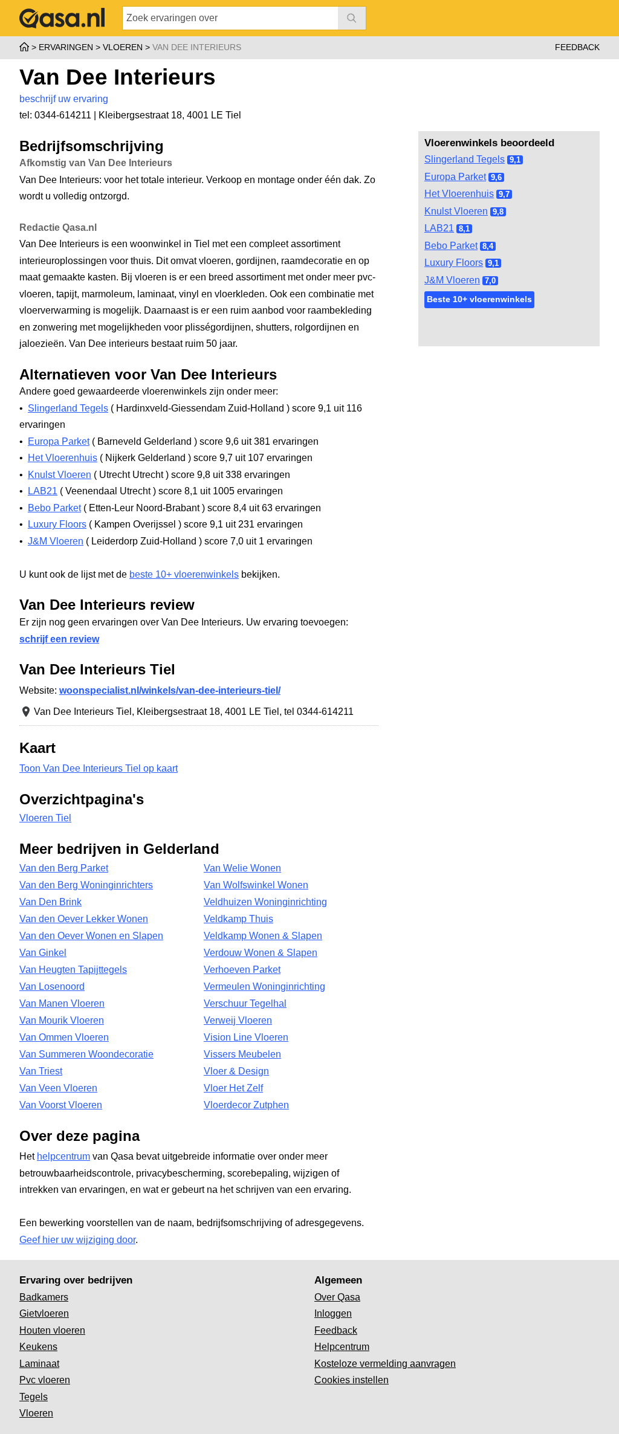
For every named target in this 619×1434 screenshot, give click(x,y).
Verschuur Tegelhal (245, 1003)
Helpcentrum (341, 1347)
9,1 (515, 159)
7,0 (490, 280)
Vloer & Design (236, 1071)
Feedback (577, 47)
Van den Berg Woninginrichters (86, 885)
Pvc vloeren (44, 1380)
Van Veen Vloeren (58, 1088)
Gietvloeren (44, 1313)
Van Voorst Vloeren (60, 1105)
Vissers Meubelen (242, 1054)
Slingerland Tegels (464, 159)
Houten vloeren (52, 1330)
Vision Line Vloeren (246, 1037)
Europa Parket (455, 177)
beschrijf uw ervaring (63, 99)
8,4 (487, 246)
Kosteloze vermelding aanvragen (385, 1363)
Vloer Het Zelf (233, 1088)
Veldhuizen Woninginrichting (265, 902)
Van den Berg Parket (63, 868)
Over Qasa (337, 1297)
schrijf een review (59, 639)
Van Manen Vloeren (62, 1003)
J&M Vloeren (452, 280)
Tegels (33, 1397)
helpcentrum (63, 1156)
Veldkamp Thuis (238, 919)
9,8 (498, 211)
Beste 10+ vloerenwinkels (479, 299)
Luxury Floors (453, 262)
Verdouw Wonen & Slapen (260, 953)
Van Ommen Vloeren (64, 1037)
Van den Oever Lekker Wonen (83, 919)
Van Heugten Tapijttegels (73, 969)
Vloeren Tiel (45, 818)
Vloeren (36, 1413)
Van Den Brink (50, 902)
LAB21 (439, 228)
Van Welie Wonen (242, 868)
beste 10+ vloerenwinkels (184, 574)
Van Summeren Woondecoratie (86, 1054)
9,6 (496, 177)
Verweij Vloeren (238, 1020)
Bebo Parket (451, 246)
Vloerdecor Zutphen (246, 1105)
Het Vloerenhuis (459, 194)
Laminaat (39, 1363)
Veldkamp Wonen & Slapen (263, 936)
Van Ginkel (42, 953)
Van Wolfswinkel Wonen (256, 885)
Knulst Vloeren (456, 211)
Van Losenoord (52, 986)
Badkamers (43, 1297)
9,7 (504, 194)
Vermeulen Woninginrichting (264, 986)
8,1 (464, 228)
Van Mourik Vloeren (61, 1020)
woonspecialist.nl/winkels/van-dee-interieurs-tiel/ (169, 690)
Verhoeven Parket (242, 969)
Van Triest (40, 1071)
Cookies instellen (351, 1380)
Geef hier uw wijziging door (77, 1240)
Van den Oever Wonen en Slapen (91, 936)
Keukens (38, 1347)
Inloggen (333, 1313)
